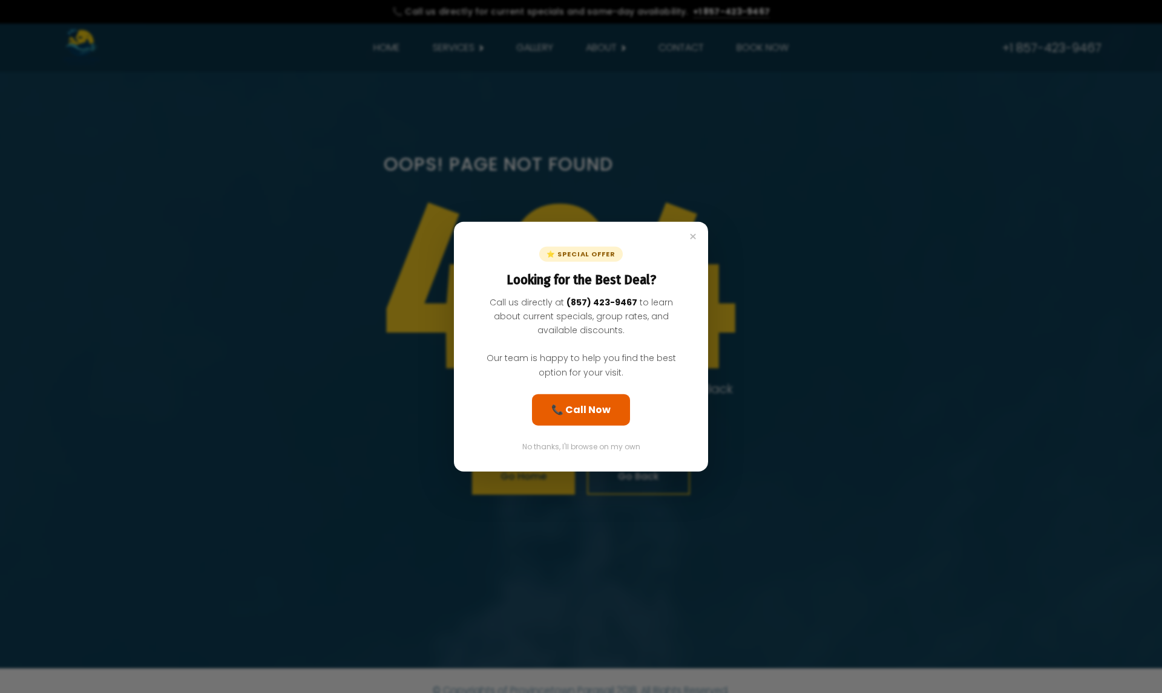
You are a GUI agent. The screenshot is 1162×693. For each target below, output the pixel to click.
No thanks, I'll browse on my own (581, 446)
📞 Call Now (581, 409)
